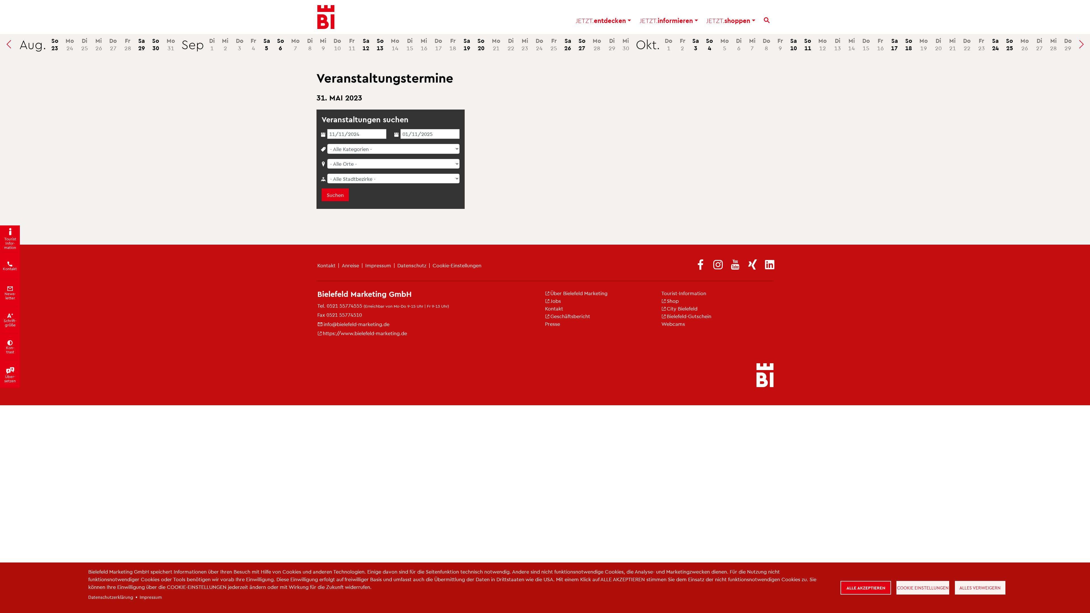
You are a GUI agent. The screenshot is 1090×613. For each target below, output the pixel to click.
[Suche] (767, 20)
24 (70, 44)
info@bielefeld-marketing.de (356, 324)
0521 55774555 (344, 305)
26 (98, 44)
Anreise (350, 265)
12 (365, 44)
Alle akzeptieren (865, 587)
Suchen (335, 195)
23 (54, 44)
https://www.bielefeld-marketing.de (365, 333)
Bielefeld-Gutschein (689, 316)
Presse (552, 324)
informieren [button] (667, 20)
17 (438, 44)
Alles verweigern (980, 587)
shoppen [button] (729, 20)
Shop (673, 301)
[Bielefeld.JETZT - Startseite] (325, 17)
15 (409, 44)
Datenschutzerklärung (110, 597)
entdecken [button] (602, 20)
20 (481, 44)
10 (337, 44)
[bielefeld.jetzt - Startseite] (765, 375)
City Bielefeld (682, 308)
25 (84, 44)
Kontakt (326, 265)
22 (511, 44)
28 (127, 44)
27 (113, 44)
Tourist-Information (683, 293)
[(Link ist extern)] (700, 265)
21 (496, 44)
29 (141, 44)
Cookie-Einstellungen (457, 265)
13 (380, 44)
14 (395, 44)
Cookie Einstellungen (923, 587)
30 (155, 44)
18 (452, 44)
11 (352, 44)
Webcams (673, 324)
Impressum (378, 265)
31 (171, 44)
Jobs (555, 301)
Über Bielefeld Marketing (578, 293)
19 (467, 44)
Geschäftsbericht (570, 316)
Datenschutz (411, 265)
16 (424, 44)
